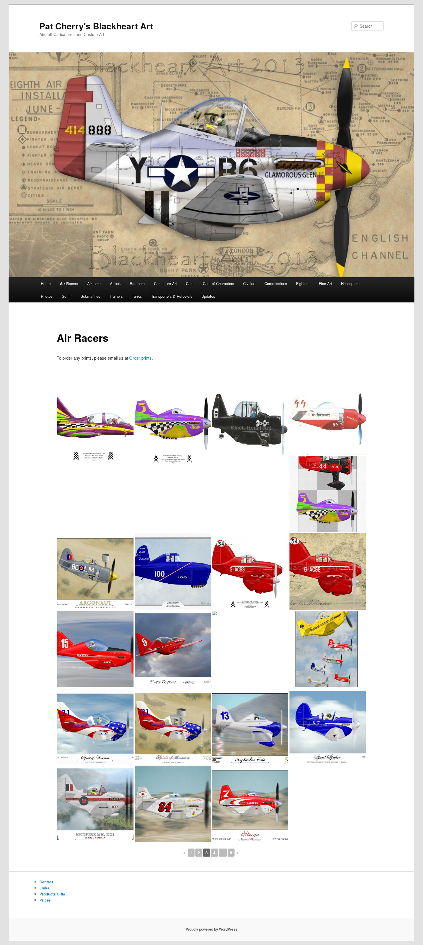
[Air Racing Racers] (327, 494)
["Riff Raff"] (327, 421)
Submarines (90, 296)
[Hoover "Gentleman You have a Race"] (327, 649)
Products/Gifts (52, 894)
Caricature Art (165, 283)
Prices (45, 900)
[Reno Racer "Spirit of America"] (173, 726)
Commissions (275, 283)
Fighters (303, 283)
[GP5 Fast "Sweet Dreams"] (95, 649)
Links (44, 888)
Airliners (94, 283)
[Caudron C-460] (173, 571)
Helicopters (350, 283)
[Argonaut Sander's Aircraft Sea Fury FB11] (95, 571)
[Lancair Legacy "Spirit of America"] (95, 726)
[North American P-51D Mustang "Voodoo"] (173, 426)
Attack (115, 283)
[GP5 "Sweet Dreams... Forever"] (173, 649)
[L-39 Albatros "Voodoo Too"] (95, 426)
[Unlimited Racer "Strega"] (250, 804)
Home (46, 283)
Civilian (249, 283)
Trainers (116, 296)
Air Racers (69, 283)
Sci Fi (67, 296)
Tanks (137, 296)
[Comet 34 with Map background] (327, 571)
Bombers (137, 283)
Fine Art (325, 283)
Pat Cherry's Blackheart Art (96, 26)
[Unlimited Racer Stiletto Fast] (173, 804)
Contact (46, 882)
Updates (208, 296)
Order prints (140, 358)
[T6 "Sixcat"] (250, 423)
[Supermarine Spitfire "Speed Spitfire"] (327, 726)
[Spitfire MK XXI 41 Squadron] (95, 804)
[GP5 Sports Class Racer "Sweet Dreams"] (250, 613)
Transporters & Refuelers (172, 296)
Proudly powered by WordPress (211, 929)
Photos (47, 296)
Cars (190, 283)
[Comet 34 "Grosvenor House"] (250, 571)
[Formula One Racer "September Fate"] (250, 726)
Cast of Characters (218, 283)
